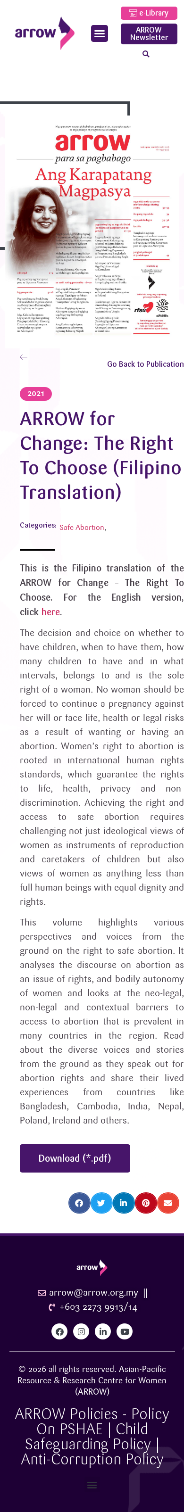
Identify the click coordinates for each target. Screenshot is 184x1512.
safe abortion (81, 527)
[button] (99, 33)
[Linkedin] (103, 1331)
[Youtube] (125, 1331)
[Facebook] (59, 1331)
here (51, 612)
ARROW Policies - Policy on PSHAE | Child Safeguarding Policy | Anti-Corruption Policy (92, 1436)
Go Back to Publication (145, 364)
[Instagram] (81, 1331)
